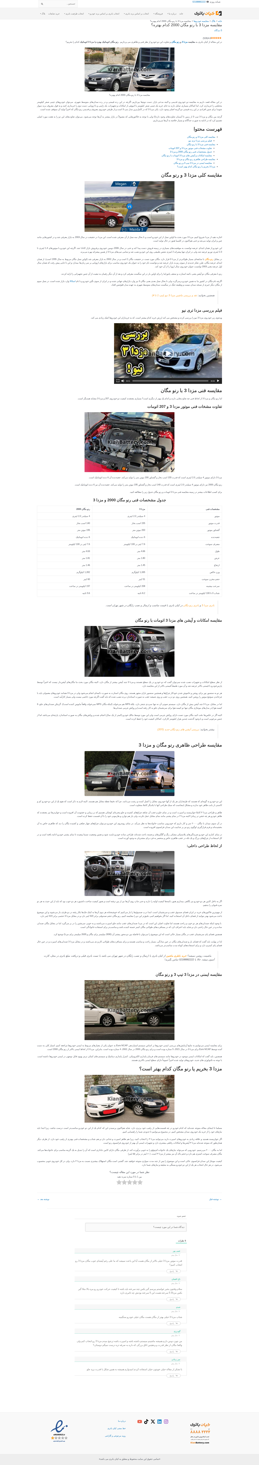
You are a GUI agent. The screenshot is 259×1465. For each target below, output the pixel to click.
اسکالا (73, 281)
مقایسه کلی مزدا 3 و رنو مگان (201, 137)
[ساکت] (122, 380)
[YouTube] (139, 1421)
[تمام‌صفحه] (117, 380)
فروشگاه (159, 13)
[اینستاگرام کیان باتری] (166, 1421)
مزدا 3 (185, 42)
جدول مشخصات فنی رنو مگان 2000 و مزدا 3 (191, 151)
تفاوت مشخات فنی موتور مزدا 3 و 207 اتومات (190, 148)
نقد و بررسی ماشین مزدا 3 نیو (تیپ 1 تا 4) (174, 295)
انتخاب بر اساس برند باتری (137, 13)
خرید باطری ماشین (176, 955)
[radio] (140, 1183)
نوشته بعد (43, 1199)
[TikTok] (146, 1421)
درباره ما (172, 13)
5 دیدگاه (218, 30)
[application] (168, 353)
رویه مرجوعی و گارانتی (115, 1436)
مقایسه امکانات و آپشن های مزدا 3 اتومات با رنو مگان (187, 155)
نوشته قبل (215, 1199)
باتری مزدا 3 (208, 605)
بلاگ (43, 13)
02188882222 (199, 1)
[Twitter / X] (152, 1421)
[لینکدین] (159, 1421)
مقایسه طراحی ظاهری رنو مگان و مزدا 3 (196, 159)
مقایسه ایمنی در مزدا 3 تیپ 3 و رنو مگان (193, 163)
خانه (181, 13)
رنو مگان (175, 42)
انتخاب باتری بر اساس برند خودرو (104, 13)
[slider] (170, 381)
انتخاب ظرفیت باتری (75, 13)
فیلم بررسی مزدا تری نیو (200, 140)
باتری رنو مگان (191, 605)
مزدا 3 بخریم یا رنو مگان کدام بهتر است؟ (196, 166)
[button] (168, 354)
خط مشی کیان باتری (116, 1428)
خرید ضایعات (54, 13)
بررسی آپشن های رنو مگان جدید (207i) (178, 729)
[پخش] (218, 380)
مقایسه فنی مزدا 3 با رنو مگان (201, 144)
